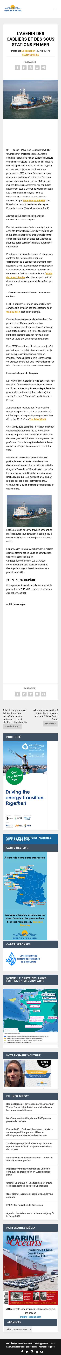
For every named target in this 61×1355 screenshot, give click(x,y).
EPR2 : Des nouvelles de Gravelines (24, 1205)
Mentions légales (47, 1347)
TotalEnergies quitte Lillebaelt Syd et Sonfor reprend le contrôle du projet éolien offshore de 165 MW (29, 1146)
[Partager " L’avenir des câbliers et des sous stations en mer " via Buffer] (30, 67)
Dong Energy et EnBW (34, 200)
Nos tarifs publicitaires (26, 1347)
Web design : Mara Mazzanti (19, 1343)
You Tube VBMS (37, 419)
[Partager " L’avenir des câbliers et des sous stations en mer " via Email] (37, 67)
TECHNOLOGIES (30, 54)
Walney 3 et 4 (13, 312)
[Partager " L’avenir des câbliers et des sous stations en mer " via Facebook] (17, 67)
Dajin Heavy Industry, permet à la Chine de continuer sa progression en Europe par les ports (28, 1171)
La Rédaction (28, 51)
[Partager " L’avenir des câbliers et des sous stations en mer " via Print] (43, 67)
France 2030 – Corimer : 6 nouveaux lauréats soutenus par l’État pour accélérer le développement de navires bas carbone (29, 1132)
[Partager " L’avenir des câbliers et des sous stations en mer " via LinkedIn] (24, 67)
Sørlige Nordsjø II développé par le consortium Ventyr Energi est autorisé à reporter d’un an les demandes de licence (30, 1107)
